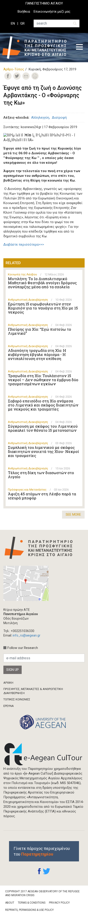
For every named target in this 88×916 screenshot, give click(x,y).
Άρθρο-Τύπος (13, 69)
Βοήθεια (24, 11)
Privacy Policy (59, 902)
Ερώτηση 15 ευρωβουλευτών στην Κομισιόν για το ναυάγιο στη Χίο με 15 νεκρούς (43, 308)
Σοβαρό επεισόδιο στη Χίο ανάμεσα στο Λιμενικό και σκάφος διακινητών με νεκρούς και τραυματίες (43, 405)
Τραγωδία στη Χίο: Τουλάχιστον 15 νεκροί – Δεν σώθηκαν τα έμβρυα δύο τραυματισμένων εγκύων (43, 380)
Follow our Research (22, 648)
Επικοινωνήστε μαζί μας (52, 11)
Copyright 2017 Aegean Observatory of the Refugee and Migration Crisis (42, 893)
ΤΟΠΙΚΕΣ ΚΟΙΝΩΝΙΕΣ (16, 699)
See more (73, 514)
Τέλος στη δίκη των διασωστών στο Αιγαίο (41, 475)
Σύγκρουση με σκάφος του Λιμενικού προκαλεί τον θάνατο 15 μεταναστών (43, 428)
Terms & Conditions (31, 902)
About (9, 902)
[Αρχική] (35, 47)
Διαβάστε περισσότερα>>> (23, 244)
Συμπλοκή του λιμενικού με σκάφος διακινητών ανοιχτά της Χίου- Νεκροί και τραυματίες (43, 451)
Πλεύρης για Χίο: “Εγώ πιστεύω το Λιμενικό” (39, 331)
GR (22, 23)
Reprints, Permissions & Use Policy (29, 909)
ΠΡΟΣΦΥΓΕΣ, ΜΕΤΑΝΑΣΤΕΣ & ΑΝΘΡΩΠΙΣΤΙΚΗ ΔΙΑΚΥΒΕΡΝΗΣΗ (33, 691)
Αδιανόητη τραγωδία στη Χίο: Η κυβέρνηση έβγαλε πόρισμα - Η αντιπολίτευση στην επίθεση (37, 354)
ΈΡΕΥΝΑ (8, 706)
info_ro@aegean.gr (26, 635)
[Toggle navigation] (79, 47)
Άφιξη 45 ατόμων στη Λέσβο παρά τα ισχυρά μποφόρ (42, 496)
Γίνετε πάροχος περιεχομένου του (42, 851)
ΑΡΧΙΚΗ (8, 682)
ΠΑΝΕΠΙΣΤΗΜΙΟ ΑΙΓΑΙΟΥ (44, 3)
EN (13, 23)
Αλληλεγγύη (40, 117)
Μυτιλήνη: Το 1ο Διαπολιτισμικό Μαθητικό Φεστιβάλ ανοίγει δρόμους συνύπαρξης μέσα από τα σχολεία (42, 283)
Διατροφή (59, 117)
